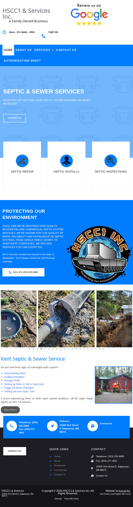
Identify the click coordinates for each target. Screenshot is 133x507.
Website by (118, 490)
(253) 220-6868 (57, 38)
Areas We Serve (71, 499)
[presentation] (4, 317)
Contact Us (106, 423)
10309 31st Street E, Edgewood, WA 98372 (17, 495)
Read (7, 410)
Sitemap (58, 499)
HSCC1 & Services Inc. (26, 13)
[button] (29, 349)
